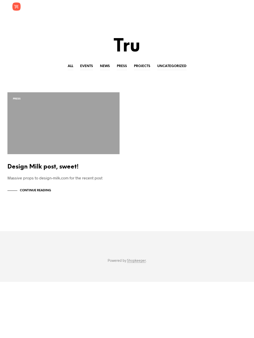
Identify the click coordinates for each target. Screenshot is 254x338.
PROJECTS (142, 66)
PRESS (122, 66)
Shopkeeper (136, 261)
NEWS (105, 66)
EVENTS (86, 66)
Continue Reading (35, 190)
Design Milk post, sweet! (43, 167)
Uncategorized (172, 66)
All (70, 66)
